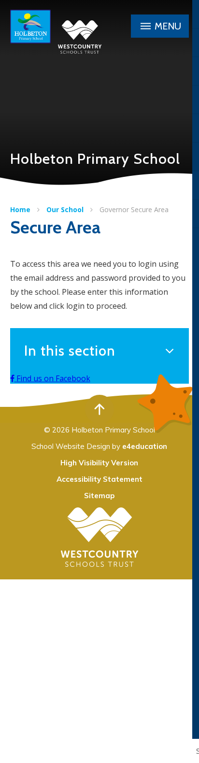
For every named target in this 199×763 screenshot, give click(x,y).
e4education (144, 446)
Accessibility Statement (99, 479)
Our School (65, 209)
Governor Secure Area (134, 209)
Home (20, 209)
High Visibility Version (99, 462)
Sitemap (99, 495)
